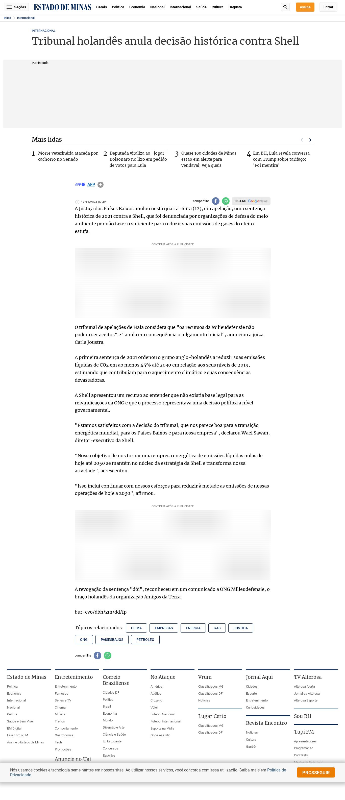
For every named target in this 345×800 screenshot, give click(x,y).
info (100, 185)
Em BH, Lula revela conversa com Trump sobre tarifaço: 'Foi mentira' (281, 159)
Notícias (204, 700)
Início (7, 17)
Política (118, 7)
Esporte (251, 693)
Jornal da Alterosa (307, 693)
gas (217, 628)
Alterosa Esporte (305, 700)
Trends (60, 721)
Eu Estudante (112, 741)
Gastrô (251, 746)
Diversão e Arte (114, 727)
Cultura (218, 7)
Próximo (310, 140)
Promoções (63, 749)
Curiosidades (255, 707)
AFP (91, 185)
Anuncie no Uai (73, 759)
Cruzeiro (156, 700)
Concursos (110, 748)
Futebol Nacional (163, 714)
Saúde (201, 7)
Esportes (109, 755)
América (156, 686)
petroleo (145, 640)
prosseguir (316, 772)
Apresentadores (305, 741)
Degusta (235, 7)
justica (241, 628)
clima (136, 628)
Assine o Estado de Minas (25, 742)
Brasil (107, 706)
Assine (305, 7)
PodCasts (301, 755)
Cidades (252, 686)
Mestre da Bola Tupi (308, 762)
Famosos (61, 693)
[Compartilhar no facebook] (215, 201)
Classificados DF (210, 693)
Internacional (180, 7)
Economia (137, 7)
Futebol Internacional (166, 721)
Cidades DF (111, 692)
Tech (58, 742)
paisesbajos (112, 640)
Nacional (157, 7)
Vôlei (154, 707)
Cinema (60, 707)
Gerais (101, 7)
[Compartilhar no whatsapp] (226, 201)
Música (60, 714)
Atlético (156, 693)
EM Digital (14, 728)
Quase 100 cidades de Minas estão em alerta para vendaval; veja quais (208, 159)
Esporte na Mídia (162, 728)
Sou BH (302, 716)
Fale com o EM (17, 735)
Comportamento (66, 728)
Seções (20, 7)
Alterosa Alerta (304, 686)
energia (193, 628)
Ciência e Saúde (114, 734)
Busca (285, 7)
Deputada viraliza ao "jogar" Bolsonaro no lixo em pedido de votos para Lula (138, 159)
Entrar (328, 7)
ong (84, 640)
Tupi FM (304, 732)
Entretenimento (66, 686)
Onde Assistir (160, 735)
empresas (164, 628)
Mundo (108, 720)
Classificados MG (211, 686)
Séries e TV (63, 700)
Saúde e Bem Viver (20, 721)
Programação (303, 748)
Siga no (240, 201)
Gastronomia (64, 735)
